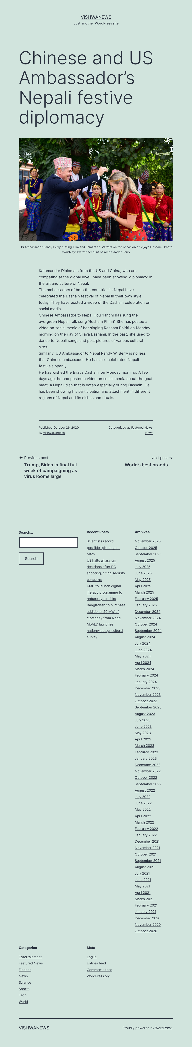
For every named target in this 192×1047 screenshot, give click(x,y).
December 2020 (147, 918)
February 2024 (146, 675)
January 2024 (146, 682)
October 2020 (146, 931)
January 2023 (146, 758)
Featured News (141, 427)
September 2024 (148, 631)
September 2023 (148, 707)
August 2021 (144, 867)
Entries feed (96, 963)
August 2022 (145, 790)
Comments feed (99, 970)
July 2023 (142, 720)
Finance (25, 970)
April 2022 (143, 816)
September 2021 (148, 861)
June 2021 (143, 880)
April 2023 (143, 739)
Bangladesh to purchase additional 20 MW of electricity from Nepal (106, 611)
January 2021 (145, 912)
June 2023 (143, 726)
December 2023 (147, 688)
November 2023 (148, 695)
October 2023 (146, 701)
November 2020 (148, 924)
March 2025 (144, 592)
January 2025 (146, 605)
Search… (26, 532)
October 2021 (146, 854)
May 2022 (143, 809)
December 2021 (147, 841)
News (149, 433)
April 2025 (143, 586)
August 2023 (145, 714)
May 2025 (143, 580)
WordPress (163, 1028)
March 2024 (144, 669)
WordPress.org (98, 976)
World (23, 1002)
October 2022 (146, 777)
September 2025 (148, 554)
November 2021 (147, 848)
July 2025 (142, 567)
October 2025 (146, 548)
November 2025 (148, 541)
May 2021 (142, 886)
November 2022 (148, 771)
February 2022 (146, 829)
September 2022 (148, 784)
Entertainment (30, 957)
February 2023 (146, 752)
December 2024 (147, 612)
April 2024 (143, 663)
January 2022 (146, 835)
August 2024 (145, 637)
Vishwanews (96, 17)
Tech (23, 995)
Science (25, 982)
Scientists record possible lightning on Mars (103, 547)
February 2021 (146, 905)
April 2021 (143, 893)
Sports (24, 989)
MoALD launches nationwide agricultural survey (105, 630)
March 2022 (144, 822)
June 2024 (143, 650)
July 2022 (142, 797)
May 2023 (143, 733)
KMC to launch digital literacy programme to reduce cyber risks (104, 592)
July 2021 (142, 873)
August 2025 (145, 560)
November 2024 (148, 618)
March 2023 (144, 746)
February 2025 (146, 599)
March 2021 (144, 899)
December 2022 (147, 765)
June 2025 (143, 573)
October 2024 (146, 624)
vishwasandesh (54, 433)
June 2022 (143, 803)
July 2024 (143, 643)
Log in (92, 957)
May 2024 (143, 656)
